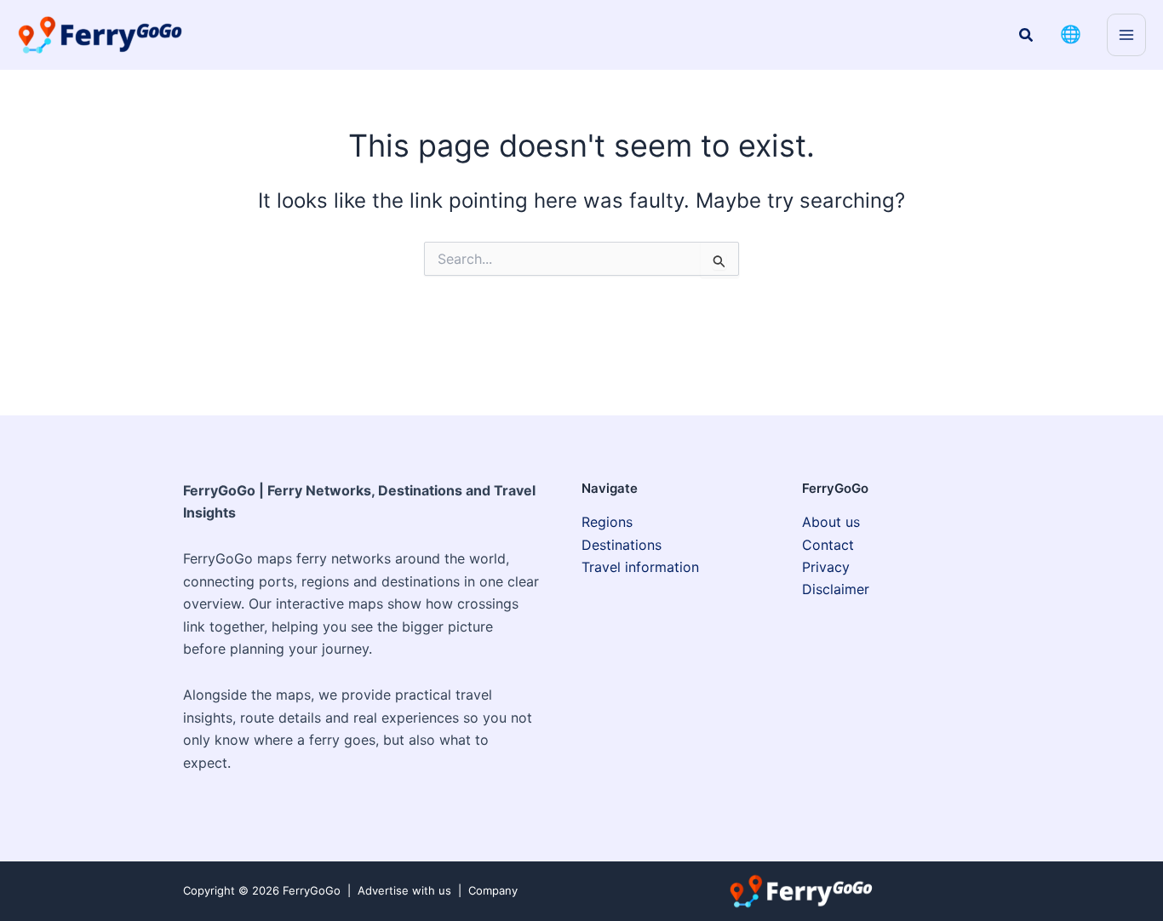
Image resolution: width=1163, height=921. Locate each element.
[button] (1026, 35)
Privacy (826, 566)
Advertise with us (404, 890)
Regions (607, 521)
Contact (828, 544)
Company (493, 890)
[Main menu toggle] (1126, 35)
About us (831, 521)
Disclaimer (835, 589)
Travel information (640, 566)
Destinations (622, 544)
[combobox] (581, 259)
